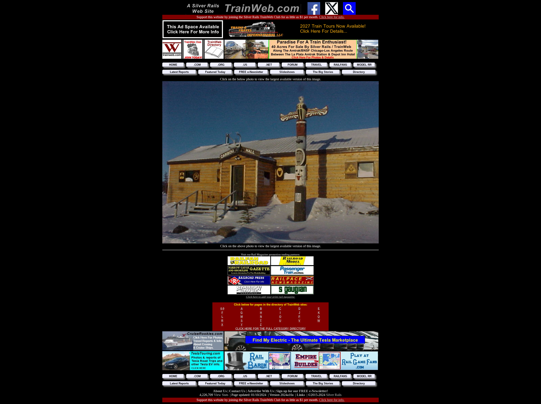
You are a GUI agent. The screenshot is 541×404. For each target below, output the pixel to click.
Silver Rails (334, 395)
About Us (220, 391)
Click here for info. (331, 17)
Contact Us (237, 391)
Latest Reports (179, 72)
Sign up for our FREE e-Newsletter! (302, 391)
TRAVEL (316, 64)
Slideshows (287, 72)
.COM (197, 64)
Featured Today (215, 72)
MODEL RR (364, 64)
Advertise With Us (261, 391)
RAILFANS (340, 64)
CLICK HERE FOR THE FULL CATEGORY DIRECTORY (270, 328)
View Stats (221, 395)
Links (301, 395)
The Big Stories (323, 72)
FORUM (293, 64)
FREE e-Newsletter (251, 72)
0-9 (222, 308)
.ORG (220, 64)
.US (245, 64)
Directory (359, 72)
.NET (269, 64)
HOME (173, 64)
